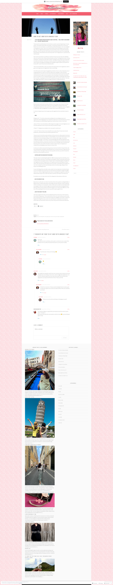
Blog (42, 13)
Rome (74, 160)
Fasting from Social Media (81, 105)
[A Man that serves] (40, 541)
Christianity (41, 216)
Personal (74, 148)
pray (49, 216)
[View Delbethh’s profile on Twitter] (79, 48)
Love (74, 143)
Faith (38, 215)
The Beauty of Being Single (81, 91)
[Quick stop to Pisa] (40, 437)
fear (43, 216)
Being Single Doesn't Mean (81, 119)
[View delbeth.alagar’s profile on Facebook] (78, 48)
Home (37, 13)
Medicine (74, 145)
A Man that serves (76, 70)
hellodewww (38, 249)
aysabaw (35, 237)
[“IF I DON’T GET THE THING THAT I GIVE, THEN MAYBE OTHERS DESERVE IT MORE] (40, 571)
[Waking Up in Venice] (40, 389)
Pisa (74, 154)
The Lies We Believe (80, 109)
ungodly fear (62, 216)
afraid (37, 216)
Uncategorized (75, 165)
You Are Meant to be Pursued (82, 86)
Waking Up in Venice (76, 54)
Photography (61, 13)
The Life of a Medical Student (82, 82)
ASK (67, 13)
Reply (68, 237)
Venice (74, 168)
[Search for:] (80, 173)
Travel (46, 13)
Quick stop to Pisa (76, 57)
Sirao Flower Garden (65, 229)
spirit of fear (57, 216)
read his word (52, 216)
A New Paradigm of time (77, 67)
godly (47, 216)
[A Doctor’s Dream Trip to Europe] (40, 484)
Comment (65, 337)
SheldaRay (36, 271)
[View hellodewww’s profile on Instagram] (81, 48)
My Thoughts (53, 13)
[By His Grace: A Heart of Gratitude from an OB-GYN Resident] (40, 506)
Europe (74, 131)
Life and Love (75, 140)
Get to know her (73, 13)
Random (74, 157)
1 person (45, 254)
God (45, 216)
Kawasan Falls (79, 96)
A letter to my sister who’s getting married (42, 229)
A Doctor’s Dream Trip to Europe (78, 60)
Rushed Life (75, 73)
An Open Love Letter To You (81, 123)
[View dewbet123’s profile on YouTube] (82, 48)
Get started (66, 1)
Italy (74, 137)
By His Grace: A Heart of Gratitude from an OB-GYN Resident (39, 492)
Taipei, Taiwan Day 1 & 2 (81, 114)
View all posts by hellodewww (43, 223)
